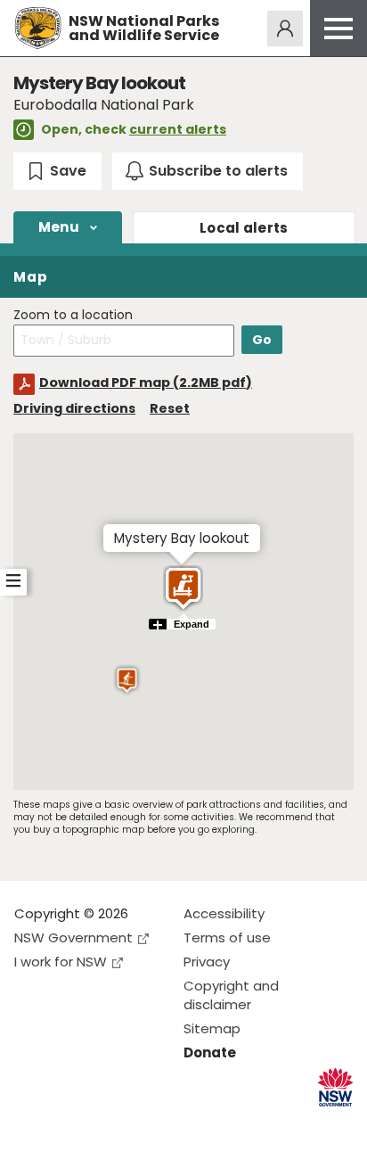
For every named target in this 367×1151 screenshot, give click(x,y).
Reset (170, 408)
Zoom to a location (73, 315)
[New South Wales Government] (335, 1087)
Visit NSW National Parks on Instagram (69, 1122)
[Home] (37, 28)
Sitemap (212, 1028)
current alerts (177, 129)
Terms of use (227, 937)
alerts (244, 227)
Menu (58, 227)
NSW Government (73, 937)
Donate (210, 1052)
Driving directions (74, 408)
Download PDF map (145, 382)
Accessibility (224, 913)
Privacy (207, 961)
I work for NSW (60, 961)
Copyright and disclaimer (231, 995)
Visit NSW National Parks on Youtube (107, 1122)
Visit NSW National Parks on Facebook (30, 1122)
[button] (127, 680)
